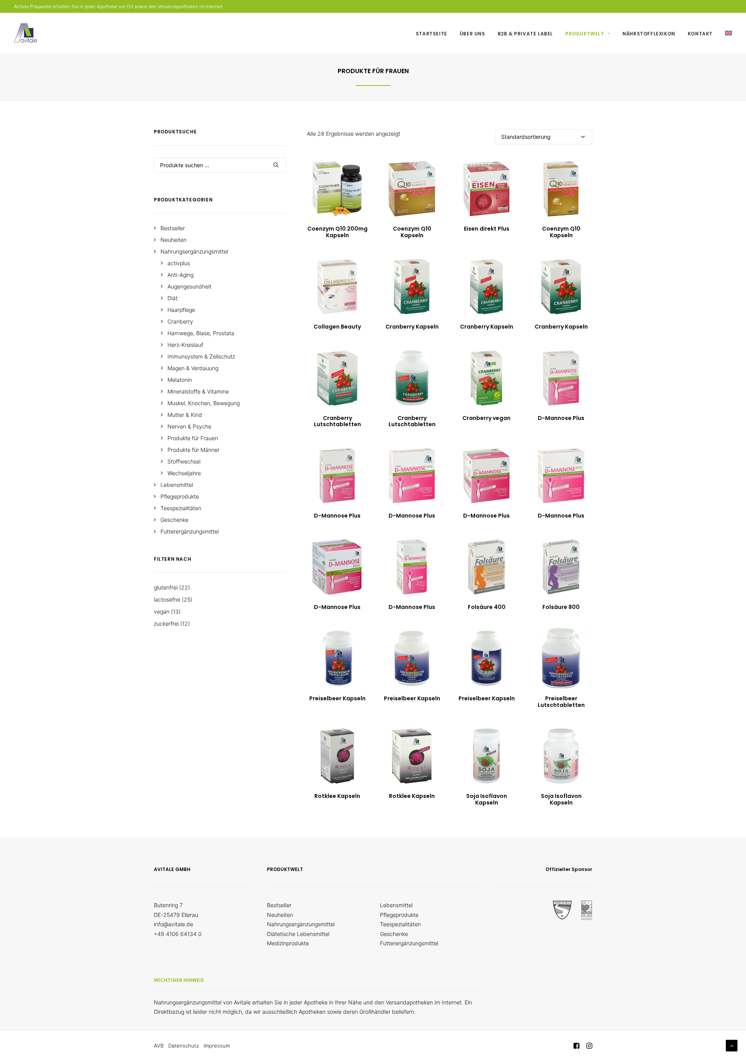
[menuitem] (434, 34)
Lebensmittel (396, 905)
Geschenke (394, 934)
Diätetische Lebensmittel (298, 934)
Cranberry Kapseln (412, 327)
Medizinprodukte (288, 943)
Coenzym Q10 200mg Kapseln (337, 232)
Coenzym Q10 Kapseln (412, 232)
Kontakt (700, 33)
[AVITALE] (25, 33)
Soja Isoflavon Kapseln (486, 799)
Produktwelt (584, 33)
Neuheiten (280, 914)
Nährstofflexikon (648, 33)
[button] (337, 188)
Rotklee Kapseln (337, 796)
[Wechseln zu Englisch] (726, 33)
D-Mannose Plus (561, 418)
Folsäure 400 (486, 607)
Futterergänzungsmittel (409, 943)
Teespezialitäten (400, 924)
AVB (159, 1046)
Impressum (217, 1046)
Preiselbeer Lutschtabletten (561, 701)
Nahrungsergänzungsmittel (301, 924)
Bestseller (279, 905)
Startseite (431, 33)
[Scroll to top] (731, 1045)
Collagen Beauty (337, 327)
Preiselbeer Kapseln (337, 698)
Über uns (472, 33)
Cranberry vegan (486, 418)
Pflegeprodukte (399, 914)
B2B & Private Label (525, 33)
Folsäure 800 (561, 607)
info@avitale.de (173, 924)
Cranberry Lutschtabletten (337, 421)
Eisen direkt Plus (486, 229)
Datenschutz (183, 1046)
